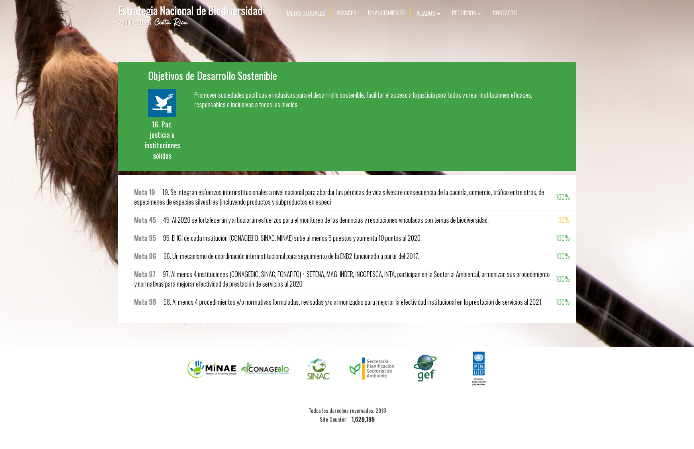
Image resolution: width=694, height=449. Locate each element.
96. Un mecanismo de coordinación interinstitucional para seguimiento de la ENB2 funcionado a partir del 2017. (276, 256)
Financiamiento (386, 12)
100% (563, 197)
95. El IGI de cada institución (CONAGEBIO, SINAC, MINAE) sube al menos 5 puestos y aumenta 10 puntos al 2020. (278, 238)
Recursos (464, 12)
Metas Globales (306, 12)
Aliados (426, 12)
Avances (346, 12)
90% (564, 220)
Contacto (505, 12)
